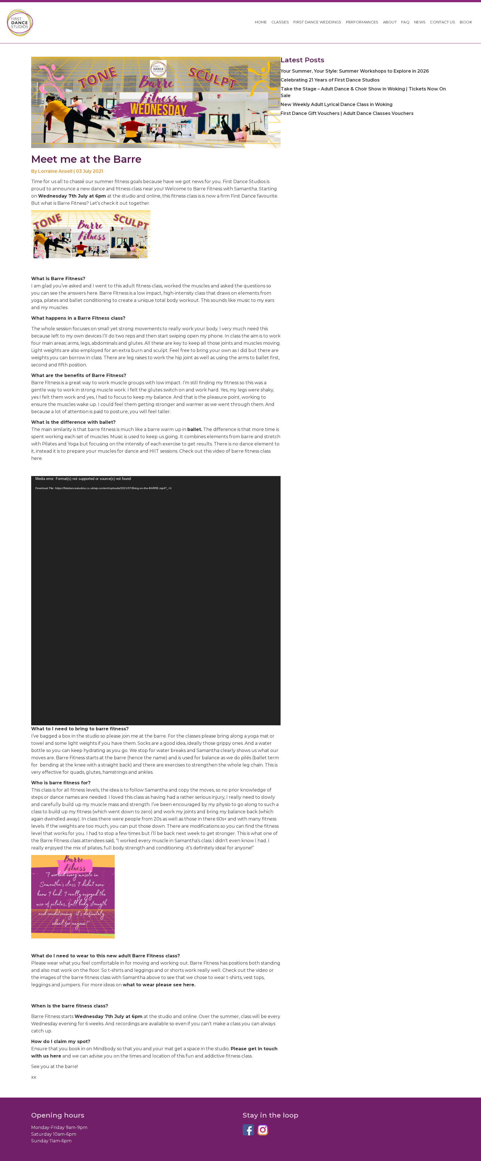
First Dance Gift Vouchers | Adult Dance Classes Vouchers (347, 113)
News (420, 22)
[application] (156, 600)
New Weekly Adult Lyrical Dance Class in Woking (336, 104)
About (390, 22)
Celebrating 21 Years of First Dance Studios (330, 80)
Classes (280, 22)
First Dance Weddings (317, 22)
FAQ (405, 22)
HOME (261, 22)
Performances (362, 22)
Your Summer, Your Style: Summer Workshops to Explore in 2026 (355, 71)
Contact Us (442, 22)
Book (466, 22)
